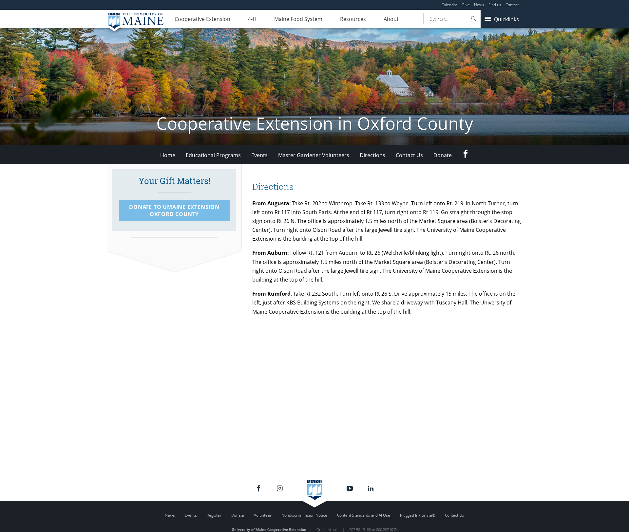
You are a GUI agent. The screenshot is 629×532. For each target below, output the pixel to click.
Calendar (449, 5)
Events (259, 155)
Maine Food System (298, 19)
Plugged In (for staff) (417, 515)
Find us (494, 5)
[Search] (474, 18)
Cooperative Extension (202, 19)
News (479, 5)
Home (167, 155)
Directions (372, 155)
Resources (353, 19)
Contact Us (409, 155)
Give (466, 5)
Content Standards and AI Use (363, 515)
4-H (252, 19)
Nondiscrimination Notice (304, 515)
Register (214, 515)
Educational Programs (213, 155)
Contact (512, 5)
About (391, 19)
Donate (442, 155)
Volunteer (263, 515)
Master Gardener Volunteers (313, 155)
